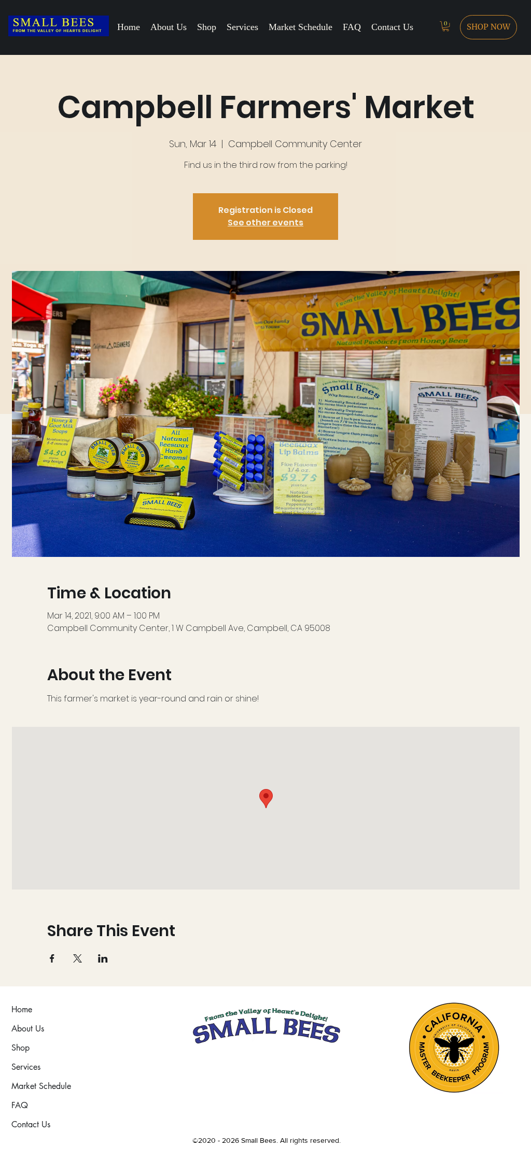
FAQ (19, 1105)
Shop (20, 1047)
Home (21, 1009)
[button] (446, 26)
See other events (265, 222)
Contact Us (30, 1124)
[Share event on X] (77, 958)
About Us (27, 1028)
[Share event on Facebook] (52, 958)
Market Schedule (41, 1086)
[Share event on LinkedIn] (103, 958)
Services (25, 1066)
